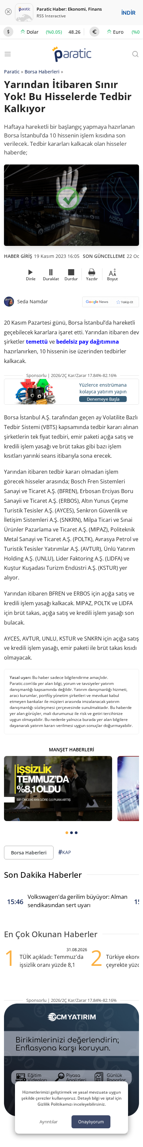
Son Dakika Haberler (43, 874)
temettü (37, 341)
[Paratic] (71, 54)
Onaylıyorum (91, 1121)
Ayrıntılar (49, 1122)
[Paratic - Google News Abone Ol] (110, 304)
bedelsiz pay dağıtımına (87, 341)
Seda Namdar (32, 301)
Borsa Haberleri (42, 71)
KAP (64, 852)
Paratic (12, 71)
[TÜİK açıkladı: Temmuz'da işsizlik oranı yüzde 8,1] (58, 788)
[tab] (67, 832)
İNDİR (128, 12)
